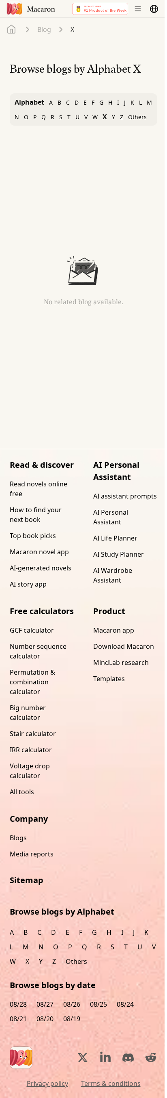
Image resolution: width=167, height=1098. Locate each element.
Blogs (18, 837)
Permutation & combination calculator (32, 682)
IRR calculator (31, 749)
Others (137, 117)
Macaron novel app (39, 551)
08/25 (98, 1004)
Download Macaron (123, 646)
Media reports (32, 854)
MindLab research (121, 662)
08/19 (71, 1018)
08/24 (125, 1004)
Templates (109, 678)
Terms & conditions (111, 1083)
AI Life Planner (115, 538)
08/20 (45, 1018)
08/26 (71, 1004)
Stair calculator (33, 733)
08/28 (18, 1004)
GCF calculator (32, 630)
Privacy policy (47, 1083)
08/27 (45, 1004)
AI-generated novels (40, 568)
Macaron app (113, 630)
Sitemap (26, 880)
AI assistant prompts (125, 496)
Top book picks (33, 535)
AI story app (28, 584)
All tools (22, 791)
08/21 (18, 1018)
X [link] (72, 29)
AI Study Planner (118, 554)
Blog (44, 29)
